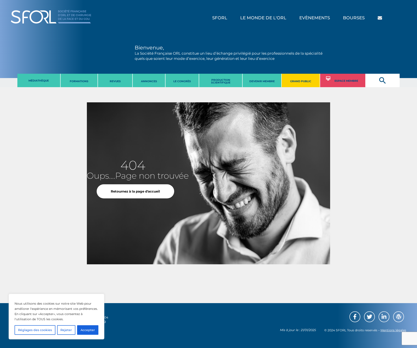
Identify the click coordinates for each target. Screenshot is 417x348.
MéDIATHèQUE (38, 80)
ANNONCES (149, 81)
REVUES (115, 81)
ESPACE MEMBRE (346, 80)
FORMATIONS (79, 81)
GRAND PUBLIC (300, 81)
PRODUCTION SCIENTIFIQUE (220, 81)
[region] (56, 316)
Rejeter (66, 330)
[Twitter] (369, 316)
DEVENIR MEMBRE (262, 81)
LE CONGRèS (182, 81)
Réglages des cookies (35, 330)
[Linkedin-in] (384, 316)
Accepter (88, 330)
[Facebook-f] (354, 316)
